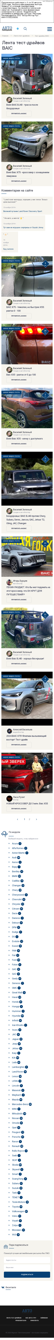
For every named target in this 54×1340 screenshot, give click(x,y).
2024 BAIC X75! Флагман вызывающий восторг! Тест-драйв (26, 738)
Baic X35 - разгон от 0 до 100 (21, 374)
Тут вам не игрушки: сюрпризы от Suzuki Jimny (23, 228)
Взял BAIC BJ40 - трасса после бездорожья (22, 106)
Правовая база (20, 1320)
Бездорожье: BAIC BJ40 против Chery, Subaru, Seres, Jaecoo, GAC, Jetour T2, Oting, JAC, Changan (26, 520)
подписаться (27, 1274)
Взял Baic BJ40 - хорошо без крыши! (25, 658)
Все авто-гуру (31, 1318)
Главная (5, 36)
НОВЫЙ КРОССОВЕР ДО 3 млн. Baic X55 (27, 803)
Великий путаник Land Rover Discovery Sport (22, 211)
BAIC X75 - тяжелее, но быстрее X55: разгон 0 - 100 (25, 309)
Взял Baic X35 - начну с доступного (24, 438)
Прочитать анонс (19, 114)
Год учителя (8, 249)
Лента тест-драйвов (22, 36)
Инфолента (35, 1320)
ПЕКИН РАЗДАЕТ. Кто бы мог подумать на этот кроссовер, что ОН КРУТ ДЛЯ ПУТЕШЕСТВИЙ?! (28, 591)
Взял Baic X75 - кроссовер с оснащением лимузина (27, 174)
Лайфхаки (44, 1318)
